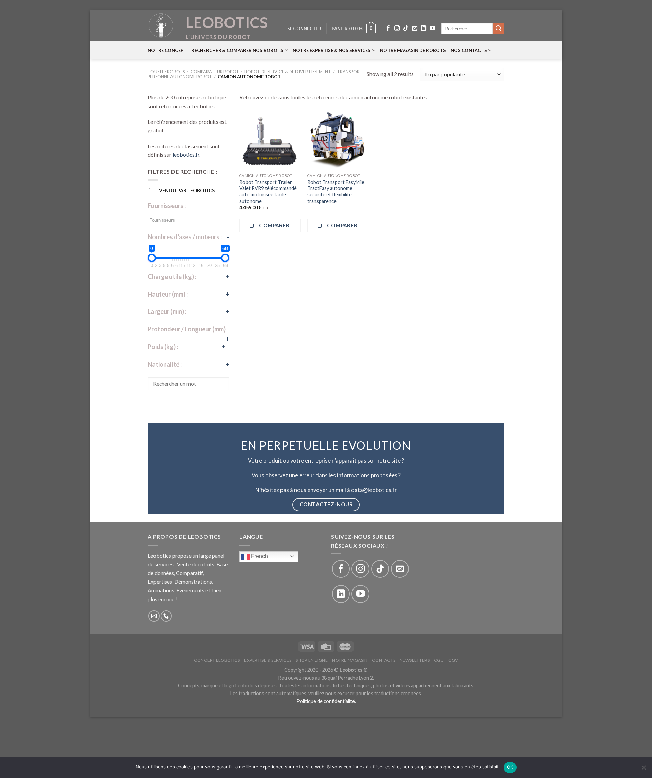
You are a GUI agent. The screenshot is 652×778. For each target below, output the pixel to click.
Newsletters (415, 660)
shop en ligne (312, 660)
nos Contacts (469, 50)
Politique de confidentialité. (326, 701)
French (259, 556)
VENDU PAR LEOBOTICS (187, 190)
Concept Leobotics (217, 660)
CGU (439, 660)
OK (510, 767)
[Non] (643, 769)
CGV (453, 660)
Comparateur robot (215, 71)
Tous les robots (166, 71)
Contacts (383, 660)
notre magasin (350, 660)
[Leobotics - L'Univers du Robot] (161, 25)
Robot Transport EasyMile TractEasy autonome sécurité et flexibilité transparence (335, 191)
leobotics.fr (186, 154)
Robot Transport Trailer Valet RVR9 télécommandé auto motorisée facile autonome (268, 191)
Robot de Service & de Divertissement (287, 71)
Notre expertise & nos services (332, 50)
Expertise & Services (267, 660)
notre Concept (167, 50)
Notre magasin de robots (413, 50)
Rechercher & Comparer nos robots (237, 50)
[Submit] (498, 28)
